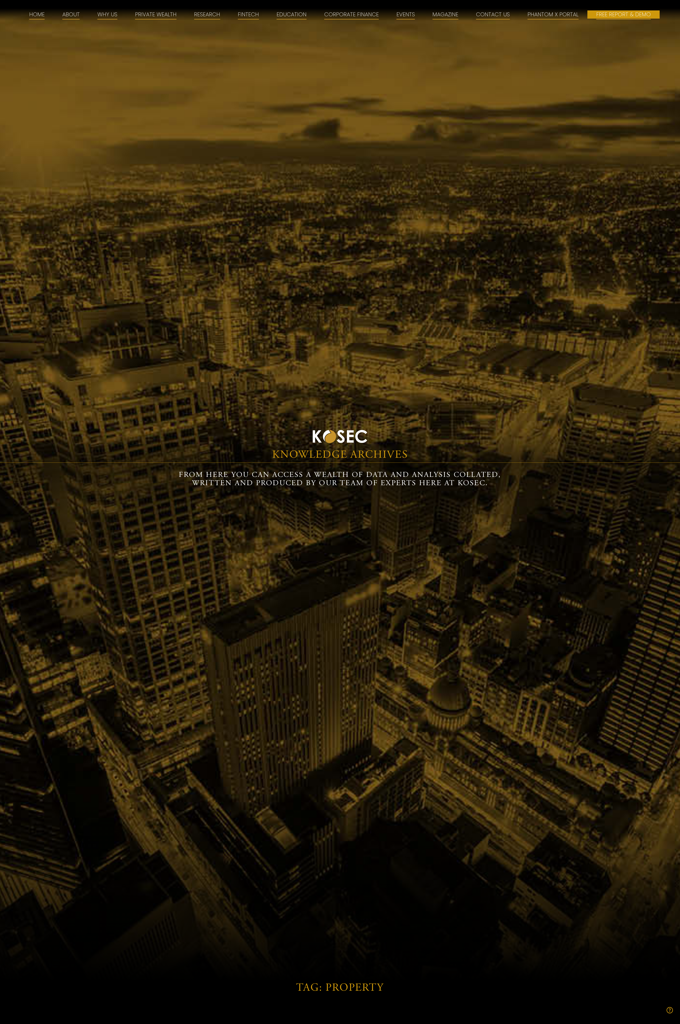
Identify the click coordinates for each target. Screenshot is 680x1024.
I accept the (422, 958)
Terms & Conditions (410, 646)
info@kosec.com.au (272, 617)
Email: (375, 932)
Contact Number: (393, 907)
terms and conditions (441, 958)
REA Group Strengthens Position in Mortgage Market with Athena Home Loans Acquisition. (498, 309)
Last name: (383, 881)
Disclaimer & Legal (471, 646)
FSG (370, 646)
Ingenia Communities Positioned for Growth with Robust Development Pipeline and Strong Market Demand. (178, 370)
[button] (661, 7)
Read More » (116, 331)
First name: (383, 856)
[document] (340, 850)
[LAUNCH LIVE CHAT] (669, 1010)
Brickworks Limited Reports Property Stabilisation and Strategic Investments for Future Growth (179, 309)
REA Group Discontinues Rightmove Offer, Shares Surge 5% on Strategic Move (335, 305)
